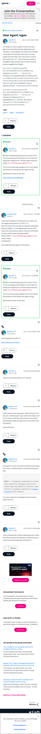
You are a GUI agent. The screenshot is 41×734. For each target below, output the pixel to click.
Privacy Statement (19, 725)
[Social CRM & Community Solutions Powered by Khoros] (33, 704)
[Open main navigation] (38, 3)
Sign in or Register (20, 16)
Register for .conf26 (20, 580)
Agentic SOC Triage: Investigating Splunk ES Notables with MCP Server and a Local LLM (19, 664)
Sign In (31, 3)
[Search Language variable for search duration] (39, 204)
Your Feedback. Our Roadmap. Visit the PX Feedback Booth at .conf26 (18, 648)
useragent (20, 112)
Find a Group (20, 630)
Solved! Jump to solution (13, 30)
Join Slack (20, 606)
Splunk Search (7, 23)
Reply (9, 127)
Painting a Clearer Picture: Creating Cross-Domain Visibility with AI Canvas (18, 681)
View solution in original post (13, 178)
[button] (37, 31)
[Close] (38, 716)
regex (11, 112)
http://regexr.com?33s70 (10, 342)
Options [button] (37, 23)
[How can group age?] (35, 204)
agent (5, 112)
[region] (20, 723)
